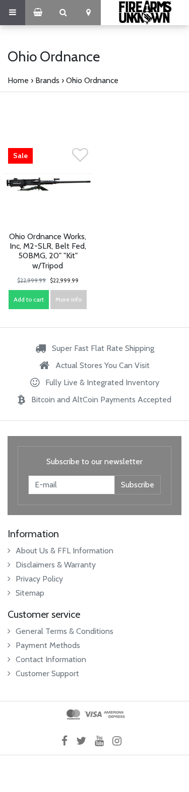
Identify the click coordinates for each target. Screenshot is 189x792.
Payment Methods (48, 645)
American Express (114, 714)
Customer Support (47, 673)
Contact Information (51, 659)
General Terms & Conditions (64, 631)
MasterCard (73, 714)
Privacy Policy (39, 579)
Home (18, 80)
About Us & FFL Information (64, 550)
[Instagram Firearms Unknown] (120, 741)
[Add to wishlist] (80, 158)
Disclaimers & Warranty (56, 564)
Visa (93, 714)
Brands (47, 80)
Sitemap (30, 593)
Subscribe (137, 484)
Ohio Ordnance (92, 80)
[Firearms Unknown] (145, 12)
